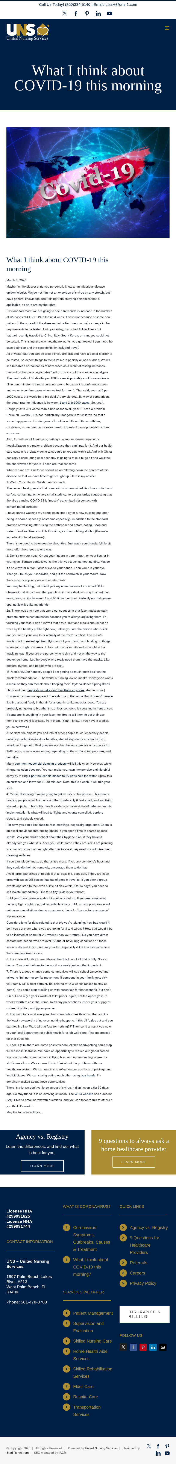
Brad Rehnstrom (17, 1452)
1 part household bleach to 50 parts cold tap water (63, 775)
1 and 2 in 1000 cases (74, 402)
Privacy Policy (143, 1283)
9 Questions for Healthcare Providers (144, 1245)
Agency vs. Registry (149, 1227)
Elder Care (83, 1386)
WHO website (84, 1094)
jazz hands (88, 1075)
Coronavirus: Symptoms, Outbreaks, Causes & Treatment (91, 1238)
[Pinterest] (143, 1347)
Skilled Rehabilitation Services (92, 1373)
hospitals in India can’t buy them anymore (55, 690)
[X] (123, 1347)
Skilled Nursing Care (92, 1341)
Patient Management (93, 1313)
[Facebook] (133, 1347)
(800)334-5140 (78, 4)
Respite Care (85, 1396)
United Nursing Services (101, 1448)
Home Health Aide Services (90, 1355)
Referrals (138, 1262)
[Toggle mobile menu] (167, 28)
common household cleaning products (41, 763)
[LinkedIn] (153, 1347)
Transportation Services (87, 1411)
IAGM (63, 1452)
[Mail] (163, 1347)
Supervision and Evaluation (88, 1327)
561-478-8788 (34, 1302)
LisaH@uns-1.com (121, 4)
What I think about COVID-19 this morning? (90, 1267)
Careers (137, 1273)
